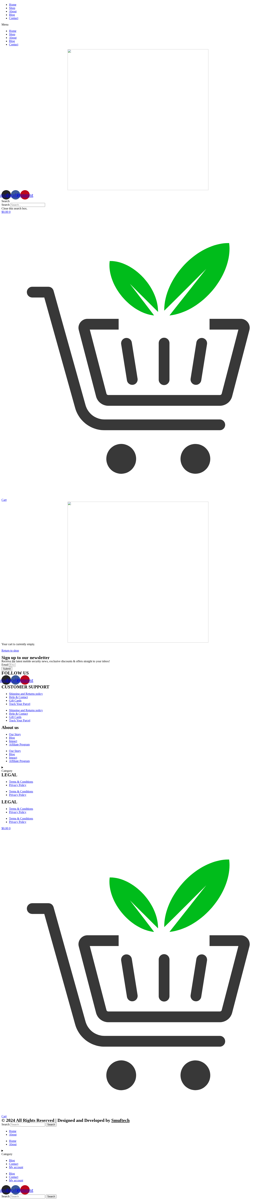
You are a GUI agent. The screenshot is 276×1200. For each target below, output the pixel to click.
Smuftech (120, 1120)
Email (5, 664)
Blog (12, 14)
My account (16, 1167)
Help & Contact (18, 697)
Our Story (15, 734)
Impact (13, 741)
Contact (13, 18)
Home (12, 4)
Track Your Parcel (19, 703)
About (13, 11)
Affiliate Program (19, 744)
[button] (138, 24)
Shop (12, 8)
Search (6, 204)
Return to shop (10, 650)
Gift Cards (15, 700)
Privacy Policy (17, 785)
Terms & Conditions (21, 781)
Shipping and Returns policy (26, 693)
